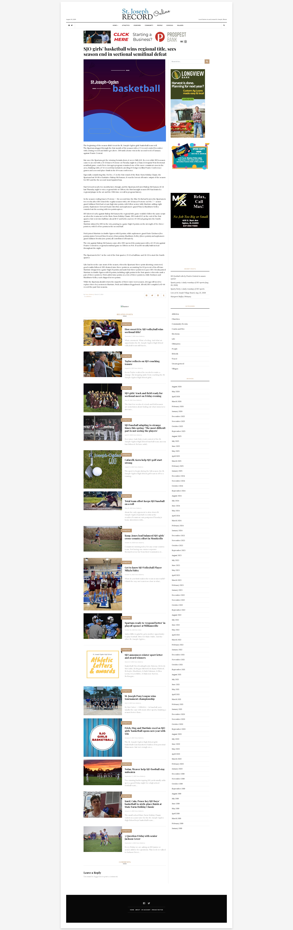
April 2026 (176, 396)
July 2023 (175, 560)
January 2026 (177, 411)
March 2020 (176, 759)
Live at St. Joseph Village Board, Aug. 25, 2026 (188, 293)
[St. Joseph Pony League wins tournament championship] (103, 700)
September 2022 (178, 610)
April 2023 (176, 575)
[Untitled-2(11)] (190, 88)
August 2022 (176, 615)
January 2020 (177, 769)
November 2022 (178, 600)
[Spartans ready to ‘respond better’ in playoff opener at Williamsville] (103, 626)
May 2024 (176, 511)
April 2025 (176, 456)
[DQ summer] (190, 157)
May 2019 (175, 808)
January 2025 (177, 471)
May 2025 (175, 451)
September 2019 (178, 789)
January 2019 (177, 828)
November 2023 (178, 540)
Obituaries (176, 344)
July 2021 (175, 679)
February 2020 (178, 764)
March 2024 (176, 520)
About (137, 910)
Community (149, 25)
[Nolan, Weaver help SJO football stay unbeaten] (103, 772)
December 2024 (178, 476)
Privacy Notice (157, 910)
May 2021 (175, 689)
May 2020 (176, 749)
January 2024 (177, 530)
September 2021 (178, 669)
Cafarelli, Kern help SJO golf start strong (143, 461)
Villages (180, 25)
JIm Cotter (138, 630)
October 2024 (177, 486)
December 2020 (178, 714)
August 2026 (177, 387)
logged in (98, 876)
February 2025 (177, 466)
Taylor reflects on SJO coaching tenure (142, 363)
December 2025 (178, 416)
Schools (169, 25)
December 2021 (178, 655)
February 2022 (177, 645)
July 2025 (175, 441)
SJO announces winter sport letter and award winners (144, 656)
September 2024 (178, 491)
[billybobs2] (190, 215)
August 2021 (176, 674)
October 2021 (177, 665)
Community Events (180, 324)
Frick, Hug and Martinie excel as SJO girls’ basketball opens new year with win (145, 730)
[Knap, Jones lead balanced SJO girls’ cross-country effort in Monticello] (103, 539)
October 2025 (177, 426)
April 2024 (176, 516)
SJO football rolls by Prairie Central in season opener (188, 277)
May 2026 (176, 391)
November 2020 (178, 719)
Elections (175, 334)
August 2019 (176, 794)
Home (115, 25)
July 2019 (175, 799)
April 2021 (175, 694)
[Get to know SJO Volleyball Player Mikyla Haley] (103, 584)
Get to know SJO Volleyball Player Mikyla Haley (143, 569)
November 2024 (178, 481)
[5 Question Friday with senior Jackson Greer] (103, 839)
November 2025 (178, 421)
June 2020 (176, 744)
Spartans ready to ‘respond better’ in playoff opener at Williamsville (145, 624)
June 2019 (176, 804)
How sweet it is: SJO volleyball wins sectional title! (144, 331)
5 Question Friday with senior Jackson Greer (141, 837)
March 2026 (176, 401)
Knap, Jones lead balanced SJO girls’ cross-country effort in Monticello (144, 537)
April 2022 (176, 635)
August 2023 (177, 555)
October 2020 (177, 724)
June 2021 (175, 684)
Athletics (126, 25)
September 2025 (178, 431)
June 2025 (176, 446)
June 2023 (176, 565)
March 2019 (176, 818)
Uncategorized (178, 364)
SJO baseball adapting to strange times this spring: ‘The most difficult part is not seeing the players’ (145, 428)
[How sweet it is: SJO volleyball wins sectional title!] (103, 332)
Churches (137, 25)
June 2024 (176, 506)
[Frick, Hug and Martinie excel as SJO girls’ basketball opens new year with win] (103, 737)
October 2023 (177, 545)
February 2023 (178, 585)
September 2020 (178, 729)
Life (173, 339)
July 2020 (175, 739)
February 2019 (177, 823)
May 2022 (175, 630)
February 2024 (178, 526)
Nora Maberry (89, 294)
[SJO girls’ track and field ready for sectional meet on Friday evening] (103, 398)
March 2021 (176, 699)
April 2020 (176, 754)
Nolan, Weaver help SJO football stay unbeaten (145, 771)
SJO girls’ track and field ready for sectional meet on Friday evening (144, 394)
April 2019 (176, 813)
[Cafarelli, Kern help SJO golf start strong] (103, 469)
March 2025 (176, 461)
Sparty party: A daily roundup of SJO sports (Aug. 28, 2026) (190, 283)
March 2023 (176, 580)
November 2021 (178, 659)
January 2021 (177, 709)
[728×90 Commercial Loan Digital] (136, 37)
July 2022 (175, 620)
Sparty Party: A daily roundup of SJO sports (187, 289)
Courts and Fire (178, 329)
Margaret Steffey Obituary (181, 296)
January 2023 (177, 590)
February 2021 (177, 704)
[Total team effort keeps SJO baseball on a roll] (103, 501)
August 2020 (177, 734)
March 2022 (176, 640)
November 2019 (178, 779)
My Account (146, 910)
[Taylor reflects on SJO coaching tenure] (103, 364)
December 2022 (178, 595)
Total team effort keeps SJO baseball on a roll (145, 502)
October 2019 (177, 784)
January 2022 (177, 650)
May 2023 (176, 570)
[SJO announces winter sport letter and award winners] (103, 664)
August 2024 (177, 496)
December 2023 (178, 535)
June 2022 (176, 625)
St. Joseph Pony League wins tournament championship (140, 697)
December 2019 (178, 774)
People (159, 25)
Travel (174, 359)
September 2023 (178, 550)
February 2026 (178, 406)
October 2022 (177, 605)
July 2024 (175, 501)
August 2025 (176, 436)
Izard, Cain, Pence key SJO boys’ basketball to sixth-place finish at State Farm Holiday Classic (143, 804)
